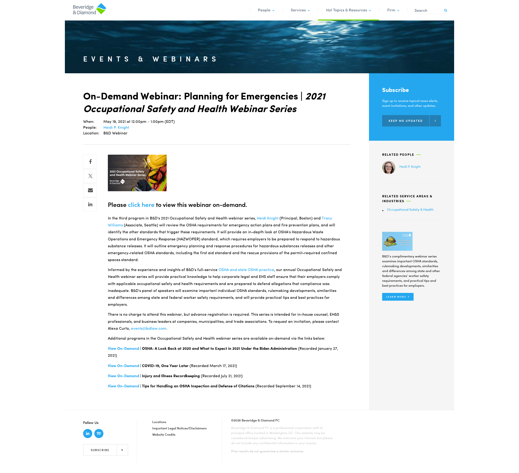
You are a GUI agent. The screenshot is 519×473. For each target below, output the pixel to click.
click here (141, 204)
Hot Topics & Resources (346, 10)
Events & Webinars (151, 58)
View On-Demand (123, 348)
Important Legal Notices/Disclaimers (179, 428)
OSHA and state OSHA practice (246, 269)
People (264, 10)
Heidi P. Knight (116, 127)
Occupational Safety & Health (410, 209)
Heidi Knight (268, 218)
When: (88, 121)
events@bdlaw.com (148, 328)
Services (298, 10)
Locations (159, 421)
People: (90, 127)
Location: (91, 133)
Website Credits (163, 434)
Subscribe (100, 450)
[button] (398, 297)
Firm (391, 10)
